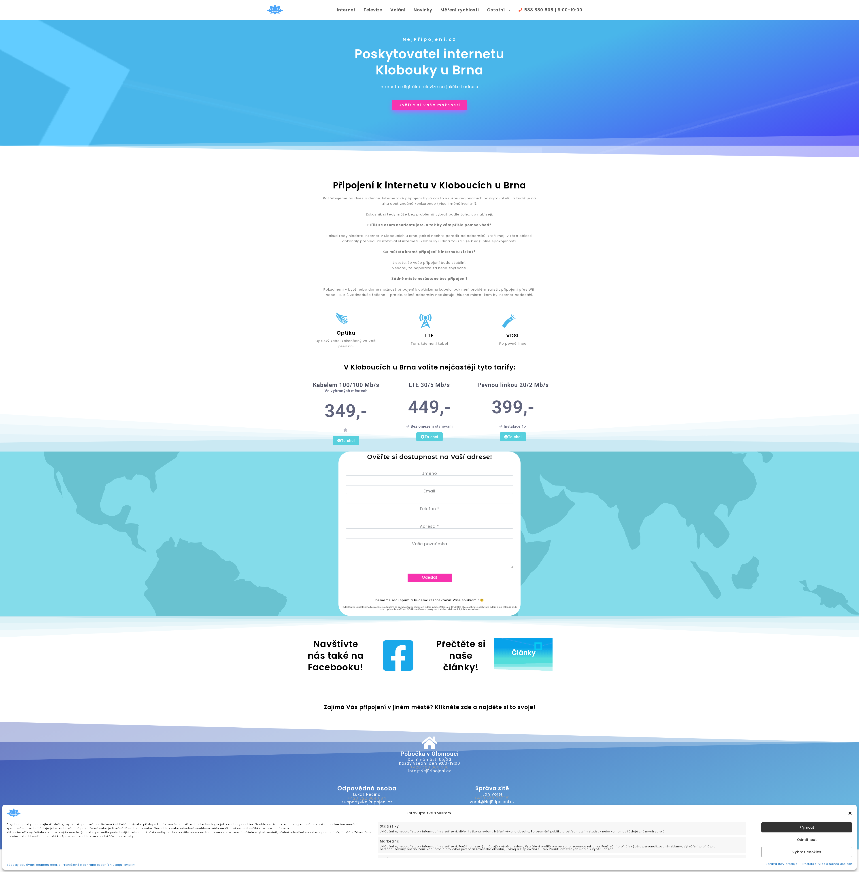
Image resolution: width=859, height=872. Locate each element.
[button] (850, 813)
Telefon (429, 508)
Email (429, 491)
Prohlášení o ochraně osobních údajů (92, 865)
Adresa (429, 526)
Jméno (429, 473)
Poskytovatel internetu (429, 54)
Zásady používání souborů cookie (33, 865)
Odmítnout (807, 839)
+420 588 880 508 (429, 767)
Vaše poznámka (429, 544)
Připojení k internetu (381, 185)
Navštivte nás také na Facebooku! (336, 656)
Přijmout (806, 827)
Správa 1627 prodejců (783, 864)
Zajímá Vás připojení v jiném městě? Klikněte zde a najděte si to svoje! (429, 707)
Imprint (130, 865)
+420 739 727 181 (492, 798)
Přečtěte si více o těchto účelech (827, 864)
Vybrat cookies (806, 852)
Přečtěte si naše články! (461, 656)
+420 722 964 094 (367, 798)
